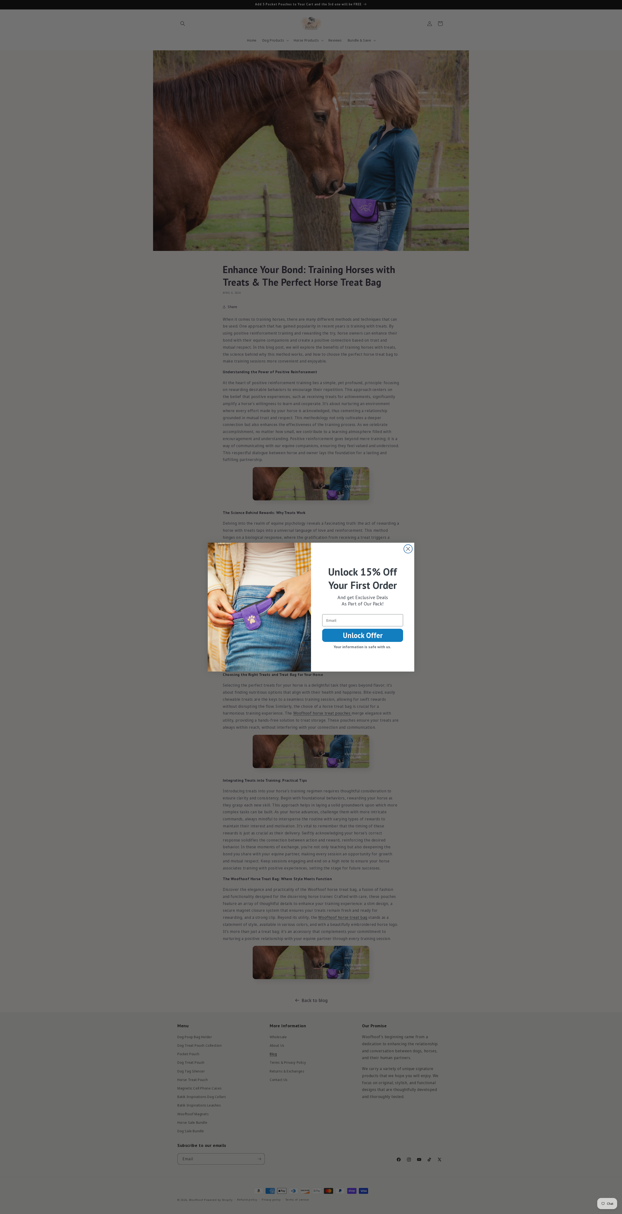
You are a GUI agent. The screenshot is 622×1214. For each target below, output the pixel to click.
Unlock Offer (363, 635)
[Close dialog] (408, 549)
